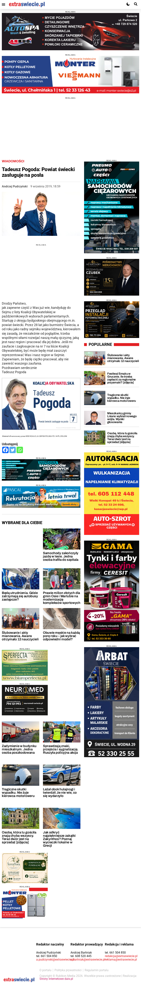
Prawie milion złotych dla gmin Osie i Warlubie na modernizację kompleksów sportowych (61, 598)
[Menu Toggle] (3, 4)
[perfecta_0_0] (25, 665)
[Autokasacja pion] (111, 493)
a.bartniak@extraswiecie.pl (87, 959)
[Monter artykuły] (25, 903)
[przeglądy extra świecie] (111, 319)
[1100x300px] (41, 497)
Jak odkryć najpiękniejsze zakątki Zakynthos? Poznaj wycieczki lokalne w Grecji (59, 839)
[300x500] (111, 207)
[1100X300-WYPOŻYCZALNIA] (70, 31)
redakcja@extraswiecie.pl (121, 956)
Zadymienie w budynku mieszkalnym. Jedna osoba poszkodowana (19, 749)
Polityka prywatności (68, 970)
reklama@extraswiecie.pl (121, 959)
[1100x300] (41, 470)
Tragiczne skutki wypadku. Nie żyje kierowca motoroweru (18, 792)
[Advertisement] (70, 124)
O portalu (45, 970)
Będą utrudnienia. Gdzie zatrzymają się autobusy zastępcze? (20, 596)
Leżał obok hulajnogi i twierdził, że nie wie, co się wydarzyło (60, 792)
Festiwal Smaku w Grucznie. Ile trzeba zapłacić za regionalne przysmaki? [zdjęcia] (121, 378)
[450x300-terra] (25, 868)
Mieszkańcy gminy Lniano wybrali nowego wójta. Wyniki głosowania (122, 418)
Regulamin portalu (97, 970)
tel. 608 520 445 (80, 956)
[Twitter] (12, 450)
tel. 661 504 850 (46, 956)
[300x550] (111, 591)
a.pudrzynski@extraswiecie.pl (55, 959)
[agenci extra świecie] (111, 277)
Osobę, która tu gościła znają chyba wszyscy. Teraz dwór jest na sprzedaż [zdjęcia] (19, 837)
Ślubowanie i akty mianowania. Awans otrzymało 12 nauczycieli (20, 636)
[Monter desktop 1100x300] (70, 74)
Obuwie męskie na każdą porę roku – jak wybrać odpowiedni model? (61, 636)
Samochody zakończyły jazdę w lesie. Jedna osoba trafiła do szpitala (60, 556)
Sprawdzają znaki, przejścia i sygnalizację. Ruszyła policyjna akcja (60, 749)
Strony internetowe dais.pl (56, 979)
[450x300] (25, 700)
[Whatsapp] (20, 450)
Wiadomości (13, 161)
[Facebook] (5, 450)
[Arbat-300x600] (111, 702)
